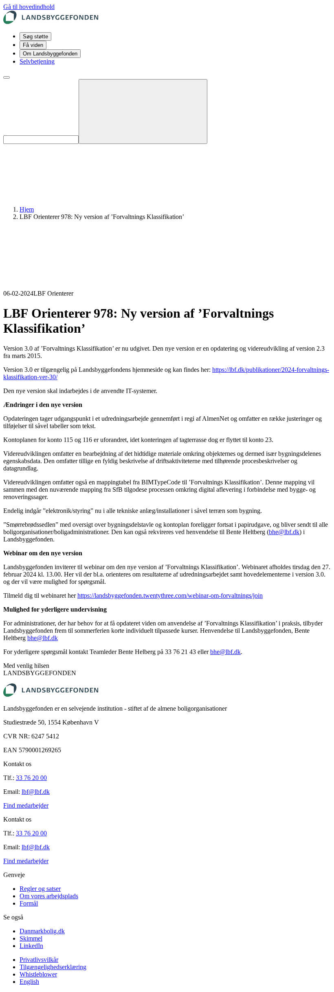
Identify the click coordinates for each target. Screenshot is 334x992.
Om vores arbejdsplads (49, 896)
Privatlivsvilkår (39, 959)
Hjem (27, 209)
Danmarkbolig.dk (42, 931)
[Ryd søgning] (143, 111)
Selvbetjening (37, 61)
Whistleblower (38, 974)
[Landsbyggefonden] (50, 21)
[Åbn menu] (6, 77)
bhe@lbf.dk (284, 531)
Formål (29, 903)
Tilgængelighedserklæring (53, 966)
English (29, 981)
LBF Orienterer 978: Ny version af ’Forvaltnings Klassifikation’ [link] (102, 216)
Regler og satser (40, 888)
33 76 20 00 (31, 777)
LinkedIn (31, 945)
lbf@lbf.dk (36, 791)
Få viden (33, 45)
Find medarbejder (25, 805)
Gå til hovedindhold (29, 6)
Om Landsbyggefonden (50, 54)
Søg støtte (35, 36)
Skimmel (31, 938)
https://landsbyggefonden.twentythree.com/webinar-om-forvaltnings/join (170, 595)
